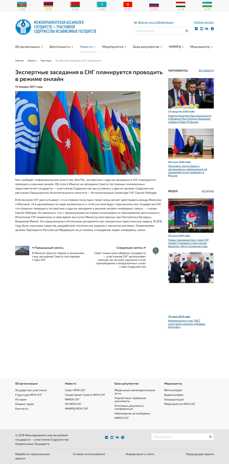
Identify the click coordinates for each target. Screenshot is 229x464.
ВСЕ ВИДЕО (208, 191)
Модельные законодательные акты (134, 391)
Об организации (27, 47)
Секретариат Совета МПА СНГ (85, 394)
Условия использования (89, 454)
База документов (146, 47)
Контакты (21, 408)
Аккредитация (174, 399)
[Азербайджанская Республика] (22, 4)
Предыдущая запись (49, 247)
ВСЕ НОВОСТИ (206, 70)
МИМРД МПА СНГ (76, 408)
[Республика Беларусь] (75, 4)
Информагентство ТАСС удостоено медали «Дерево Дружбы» (186, 323)
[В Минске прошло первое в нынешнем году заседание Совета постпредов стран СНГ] (23, 250)
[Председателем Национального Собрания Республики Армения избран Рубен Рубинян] (191, 93)
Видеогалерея (173, 394)
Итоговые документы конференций (129, 407)
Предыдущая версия (200, 454)
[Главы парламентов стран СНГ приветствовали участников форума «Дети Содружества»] (191, 215)
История (20, 399)
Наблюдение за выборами (132, 413)
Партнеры (46, 60)
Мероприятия (112, 47)
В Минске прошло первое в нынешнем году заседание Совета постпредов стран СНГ (58, 256)
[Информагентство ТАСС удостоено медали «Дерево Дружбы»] (191, 267)
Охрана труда (24, 403)
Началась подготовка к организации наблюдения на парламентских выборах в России (187, 170)
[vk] (206, 28)
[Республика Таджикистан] (181, 4)
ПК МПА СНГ (73, 403)
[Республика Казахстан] (101, 4)
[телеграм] (212, 28)
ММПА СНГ (72, 399)
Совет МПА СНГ (75, 390)
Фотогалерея (173, 390)
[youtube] (201, 28)
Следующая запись (130, 247)
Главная (19, 60)
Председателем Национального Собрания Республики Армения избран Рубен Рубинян (189, 119)
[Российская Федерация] (154, 4)
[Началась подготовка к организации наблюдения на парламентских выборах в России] (191, 143)
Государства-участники (31, 390)
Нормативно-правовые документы (130, 399)
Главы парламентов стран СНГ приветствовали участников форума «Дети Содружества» (188, 243)
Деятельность (59, 47)
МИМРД (175, 47)
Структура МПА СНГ (28, 394)
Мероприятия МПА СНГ (179, 403)
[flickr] (196, 28)
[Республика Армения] (48, 4)
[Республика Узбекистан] (207, 4)
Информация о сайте (140, 454)
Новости (86, 47)
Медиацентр (200, 47)
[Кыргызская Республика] (127, 4)
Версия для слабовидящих (156, 22)
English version (204, 22)
